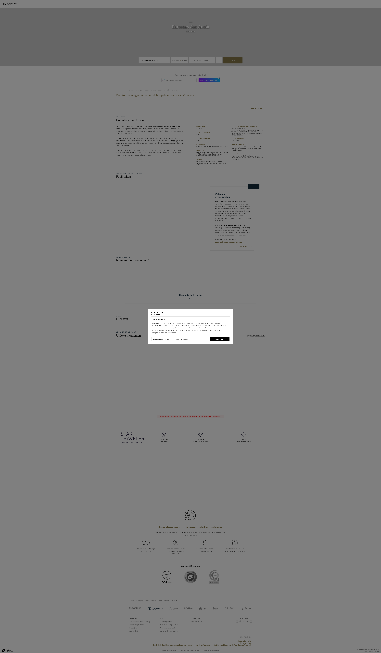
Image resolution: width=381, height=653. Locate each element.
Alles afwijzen (182, 339)
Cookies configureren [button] (161, 339)
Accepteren (219, 339)
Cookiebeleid (171, 333)
